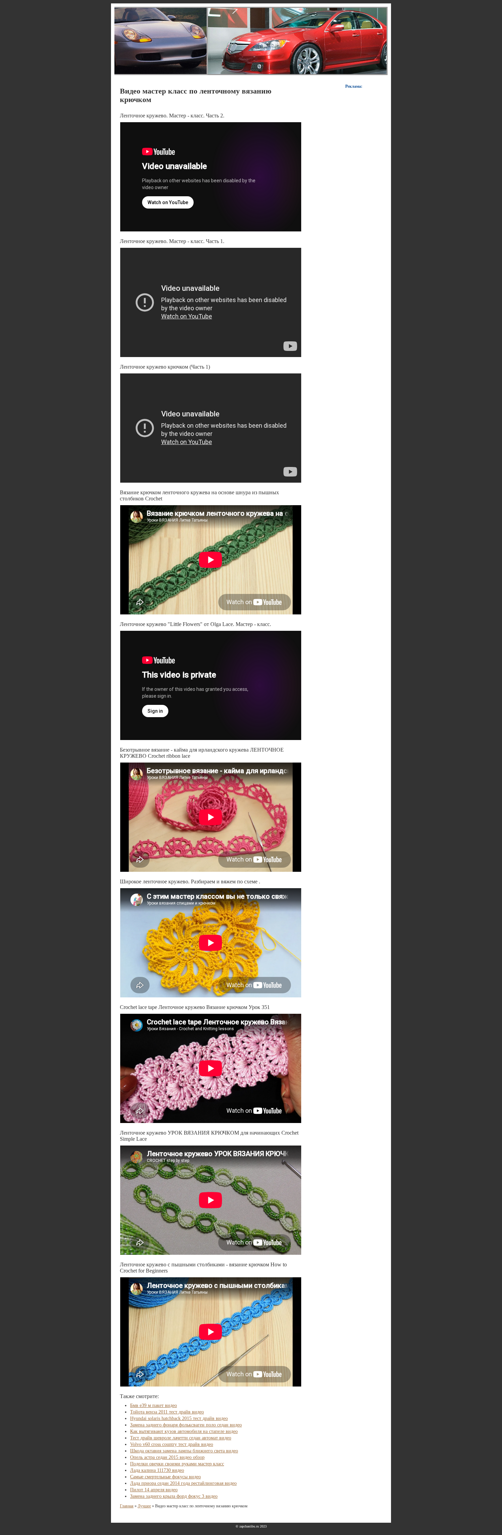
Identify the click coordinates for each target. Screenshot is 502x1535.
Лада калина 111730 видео (157, 1470)
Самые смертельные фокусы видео (165, 1476)
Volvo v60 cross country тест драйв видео (171, 1444)
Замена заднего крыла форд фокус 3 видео (174, 1496)
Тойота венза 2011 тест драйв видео (167, 1412)
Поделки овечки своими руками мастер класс (177, 1463)
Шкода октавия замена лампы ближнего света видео (184, 1450)
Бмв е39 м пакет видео (153, 1405)
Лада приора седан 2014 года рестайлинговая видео (183, 1483)
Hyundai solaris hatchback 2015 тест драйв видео (179, 1418)
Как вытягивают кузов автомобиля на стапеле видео (184, 1431)
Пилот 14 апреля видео (154, 1489)
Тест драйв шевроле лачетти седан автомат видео (180, 1437)
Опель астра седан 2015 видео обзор (167, 1457)
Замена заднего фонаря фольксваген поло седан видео (186, 1424)
